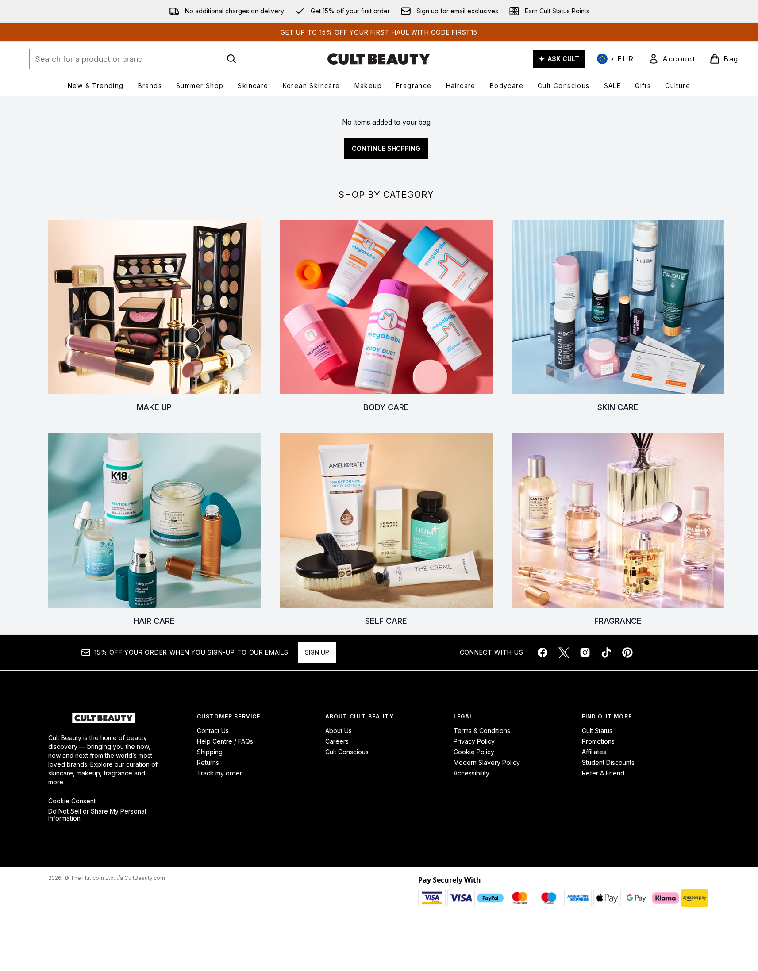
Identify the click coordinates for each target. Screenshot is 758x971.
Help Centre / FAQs (225, 741)
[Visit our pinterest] (627, 652)
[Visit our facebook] (542, 652)
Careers (337, 741)
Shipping (210, 752)
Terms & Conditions (482, 730)
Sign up (317, 652)
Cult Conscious (347, 752)
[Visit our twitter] (563, 652)
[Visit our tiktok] (606, 652)
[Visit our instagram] (585, 652)
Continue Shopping (386, 148)
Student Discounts (608, 762)
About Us (338, 730)
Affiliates (594, 752)
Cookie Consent (72, 801)
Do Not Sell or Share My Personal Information (97, 815)
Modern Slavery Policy (487, 762)
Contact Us (213, 730)
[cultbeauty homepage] (378, 59)
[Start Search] (231, 59)
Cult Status (597, 730)
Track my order (219, 773)
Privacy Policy (474, 741)
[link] (671, 59)
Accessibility (471, 773)
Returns (208, 762)
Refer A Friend (603, 773)
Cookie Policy (474, 752)
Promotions (598, 741)
